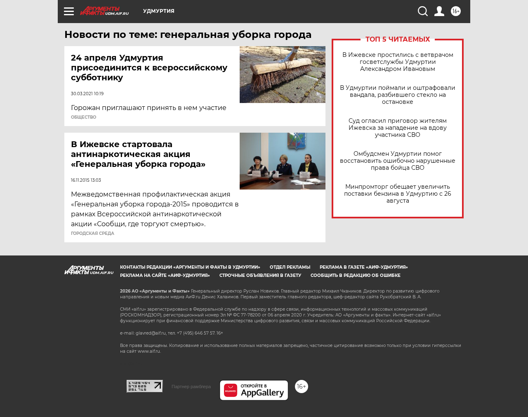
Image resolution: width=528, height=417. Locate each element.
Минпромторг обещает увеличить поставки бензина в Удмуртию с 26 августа (397, 193)
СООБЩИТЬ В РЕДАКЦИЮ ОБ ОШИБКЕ (356, 275)
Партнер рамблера (191, 386)
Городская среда (92, 234)
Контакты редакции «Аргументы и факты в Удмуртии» (190, 267)
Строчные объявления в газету (260, 275)
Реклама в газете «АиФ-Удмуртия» (364, 267)
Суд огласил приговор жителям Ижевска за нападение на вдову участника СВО (398, 127)
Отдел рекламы (290, 267)
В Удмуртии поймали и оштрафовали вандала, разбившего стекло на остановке (397, 94)
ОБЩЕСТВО (83, 117)
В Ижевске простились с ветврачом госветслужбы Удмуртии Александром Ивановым (397, 62)
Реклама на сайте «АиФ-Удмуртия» (165, 275)
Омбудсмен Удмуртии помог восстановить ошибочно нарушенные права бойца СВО (397, 160)
